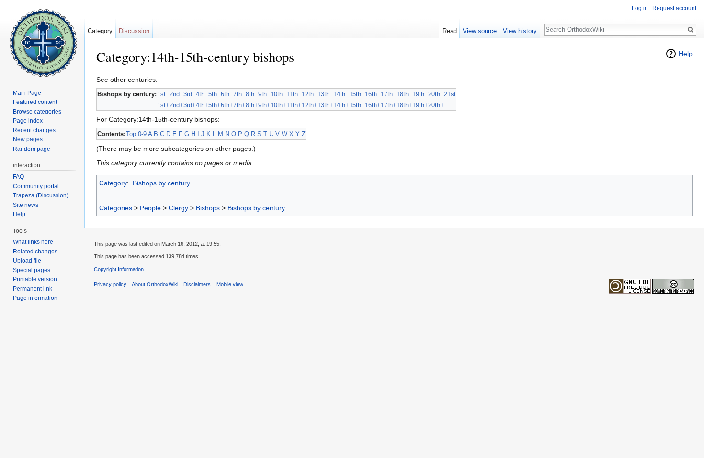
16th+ (373, 105)
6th (225, 94)
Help (686, 53)
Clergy (178, 208)
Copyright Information (119, 269)
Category (113, 183)
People (150, 208)
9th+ (264, 105)
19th (418, 94)
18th (403, 94)
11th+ (294, 105)
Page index (28, 120)
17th (387, 94)
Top (131, 133)
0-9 (142, 133)
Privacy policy (110, 284)
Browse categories (37, 111)
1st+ (163, 105)
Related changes (35, 251)
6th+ (227, 105)
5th (212, 94)
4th (200, 94)
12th (308, 94)
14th (339, 94)
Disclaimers (197, 284)
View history (520, 30)
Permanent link (32, 289)
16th (371, 94)
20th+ (436, 105)
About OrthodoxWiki (155, 284)
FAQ (18, 176)
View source (480, 30)
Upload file (27, 260)
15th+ (357, 105)
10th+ (278, 105)
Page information (35, 298)
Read (450, 30)
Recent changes (34, 130)
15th (355, 94)
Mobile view (229, 284)
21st (450, 94)
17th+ (389, 105)
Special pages (31, 270)
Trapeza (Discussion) (40, 195)
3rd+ (189, 105)
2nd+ (176, 105)
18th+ (404, 105)
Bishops (208, 208)
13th (323, 94)
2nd (175, 94)
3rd (187, 94)
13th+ (325, 105)
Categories (115, 208)
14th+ (341, 105)
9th (262, 94)
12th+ (310, 105)
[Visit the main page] (42, 38)
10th (277, 94)
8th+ (252, 105)
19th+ (420, 105)
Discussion (134, 30)
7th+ (239, 105)
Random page (31, 149)
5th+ (214, 105)
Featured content (35, 102)
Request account (674, 8)
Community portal (36, 186)
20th (434, 94)
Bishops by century (161, 183)
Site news (25, 205)
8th (250, 94)
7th (237, 94)
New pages (28, 139)
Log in (640, 8)
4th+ (202, 105)
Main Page (27, 93)
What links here (33, 242)
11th (292, 94)
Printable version (35, 279)
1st (161, 94)
